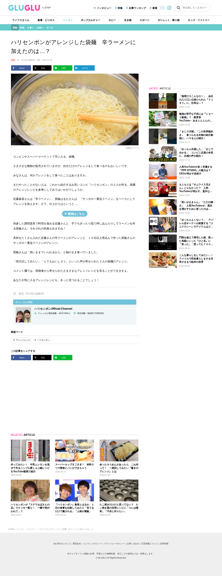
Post (43, 68)
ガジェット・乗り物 (169, 20)
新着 (154, 8)
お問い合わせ (133, 543)
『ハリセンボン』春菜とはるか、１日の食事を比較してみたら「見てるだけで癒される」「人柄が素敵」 (74, 508)
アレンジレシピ (23, 339)
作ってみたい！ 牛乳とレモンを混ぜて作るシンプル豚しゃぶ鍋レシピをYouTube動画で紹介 (30, 468)
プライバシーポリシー (114, 543)
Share (21, 68)
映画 (22, 27)
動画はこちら (76, 214)
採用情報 (164, 543)
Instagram (169, 8)
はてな (85, 68)
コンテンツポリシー (92, 543)
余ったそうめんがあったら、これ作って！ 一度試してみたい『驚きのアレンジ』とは (119, 468)
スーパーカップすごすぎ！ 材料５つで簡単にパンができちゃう (74, 466)
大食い (30, 27)
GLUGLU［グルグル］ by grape (36, 8)
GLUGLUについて (62, 543)
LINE (64, 68)
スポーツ (144, 20)
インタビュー (104, 8)
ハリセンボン (43, 339)
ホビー (112, 20)
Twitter (162, 8)
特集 (120, 8)
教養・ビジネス (46, 20)
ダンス (49, 27)
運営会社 (77, 543)
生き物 (127, 20)
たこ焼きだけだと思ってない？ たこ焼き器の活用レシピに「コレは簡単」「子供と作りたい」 (119, 508)
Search (178, 8)
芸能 (15, 27)
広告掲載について (149, 543)
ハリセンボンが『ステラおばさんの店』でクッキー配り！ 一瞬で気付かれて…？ (30, 508)
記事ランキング (137, 8)
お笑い (40, 27)
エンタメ (68, 20)
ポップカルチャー (90, 20)
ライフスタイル (20, 20)
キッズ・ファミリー (199, 20)
